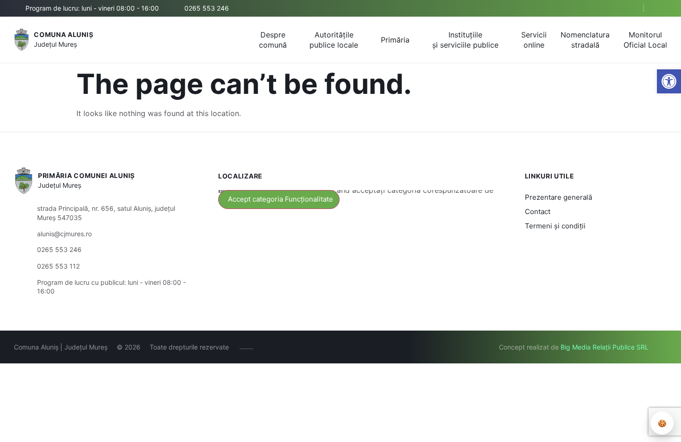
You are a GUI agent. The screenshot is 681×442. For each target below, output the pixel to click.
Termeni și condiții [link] (555, 225)
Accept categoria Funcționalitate (280, 199)
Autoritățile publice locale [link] (333, 39)
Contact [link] (537, 211)
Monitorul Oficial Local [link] (645, 39)
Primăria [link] (395, 39)
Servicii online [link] (534, 39)
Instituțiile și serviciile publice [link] (465, 39)
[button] (628, 8)
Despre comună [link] (273, 39)
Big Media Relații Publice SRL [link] (605, 347)
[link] (669, 81)
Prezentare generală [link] (558, 197)
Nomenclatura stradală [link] (585, 39)
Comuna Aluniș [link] (63, 34)
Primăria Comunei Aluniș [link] (86, 175)
